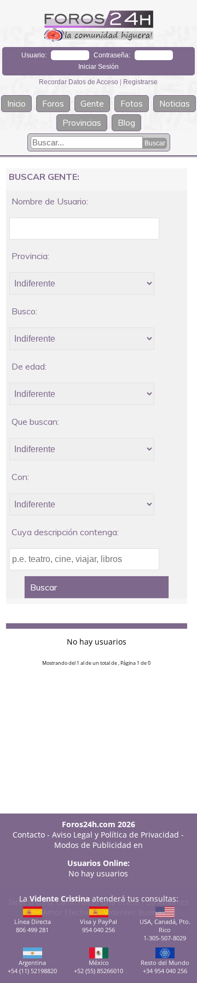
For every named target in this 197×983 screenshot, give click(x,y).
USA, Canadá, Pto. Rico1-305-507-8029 (165, 929)
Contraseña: (112, 55)
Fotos (131, 103)
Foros (53, 103)
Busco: (24, 311)
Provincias (81, 123)
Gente (92, 103)
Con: (20, 476)
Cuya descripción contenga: (65, 531)
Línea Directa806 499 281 (32, 925)
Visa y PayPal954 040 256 (98, 925)
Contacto (29, 834)
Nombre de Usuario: (49, 201)
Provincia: (30, 255)
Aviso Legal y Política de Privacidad (115, 834)
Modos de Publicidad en (98, 845)
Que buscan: (35, 421)
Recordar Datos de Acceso (79, 82)
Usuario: (34, 55)
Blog (126, 123)
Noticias (174, 103)
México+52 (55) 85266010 (98, 966)
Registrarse (140, 82)
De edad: (29, 366)
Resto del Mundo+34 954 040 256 (165, 966)
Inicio (16, 103)
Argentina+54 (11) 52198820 (32, 966)
